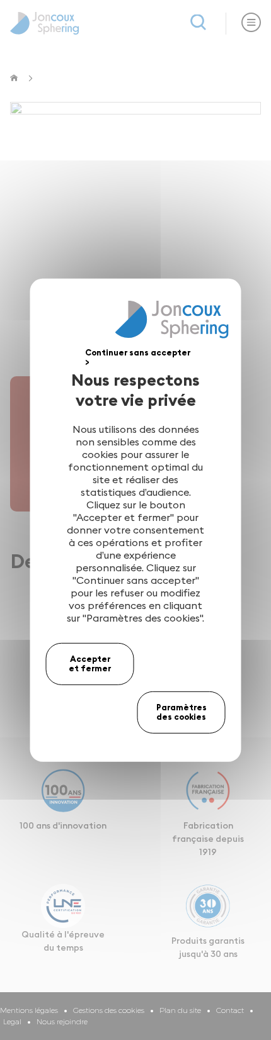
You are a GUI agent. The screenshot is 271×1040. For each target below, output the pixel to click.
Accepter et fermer (90, 663)
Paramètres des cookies (181, 712)
